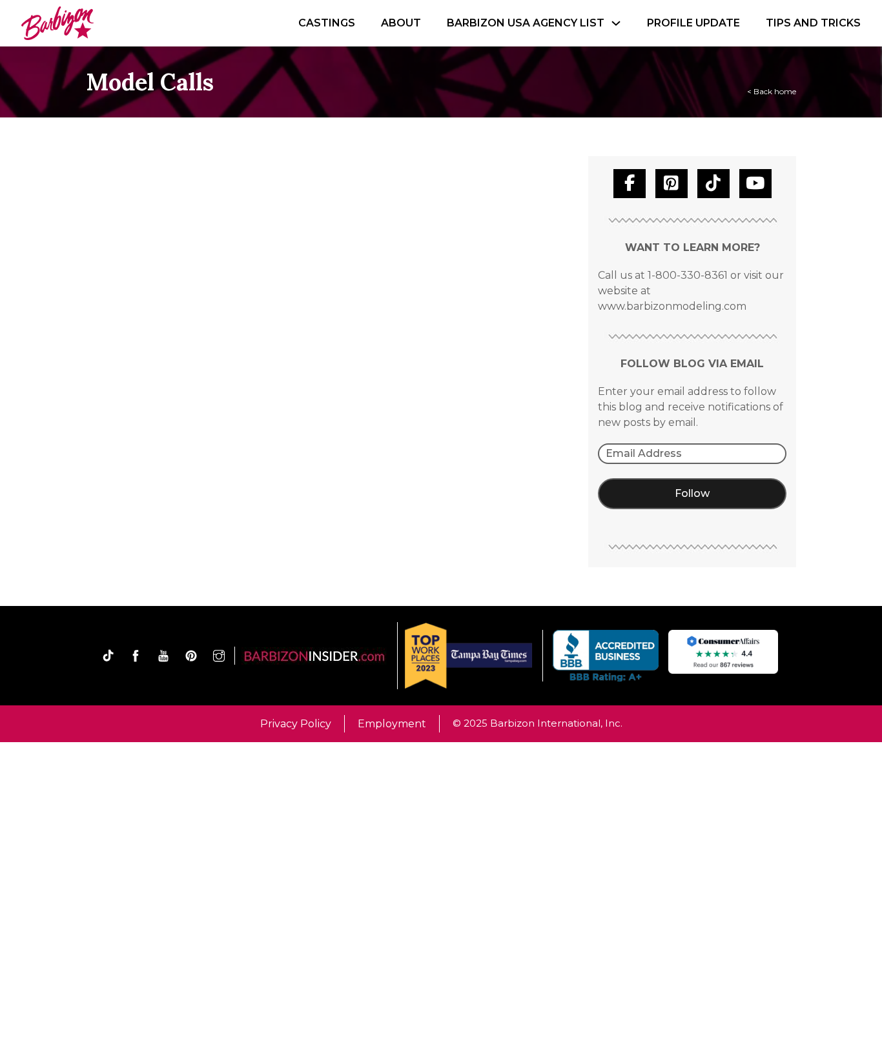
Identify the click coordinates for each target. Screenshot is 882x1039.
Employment (392, 724)
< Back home (771, 91)
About (401, 23)
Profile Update (693, 23)
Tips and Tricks (813, 23)
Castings (326, 23)
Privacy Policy (295, 724)
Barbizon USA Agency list (525, 23)
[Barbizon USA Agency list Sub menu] (616, 23)
